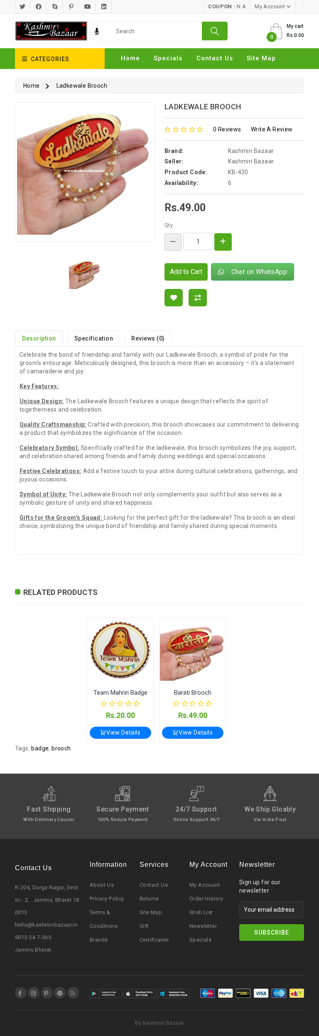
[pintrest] (47, 993)
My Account (204, 885)
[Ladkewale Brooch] (85, 175)
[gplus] (60, 993)
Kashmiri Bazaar (251, 151)
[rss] (73, 993)
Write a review (272, 129)
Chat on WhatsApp (257, 272)
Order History (206, 898)
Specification (93, 338)
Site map (261, 58)
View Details (123, 732)
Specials (168, 58)
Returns (149, 898)
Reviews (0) (148, 338)
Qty (168, 225)
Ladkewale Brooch (81, 85)
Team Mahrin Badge (120, 692)
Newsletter (203, 926)
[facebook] (21, 993)
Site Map (151, 912)
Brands (99, 940)
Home (130, 58)
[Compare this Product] (198, 297)
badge (40, 748)
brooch (61, 748)
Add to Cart (186, 272)
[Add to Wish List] (173, 297)
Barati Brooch (192, 692)
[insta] (33, 993)
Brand (131, 72)
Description (39, 338)
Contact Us (214, 58)
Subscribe (271, 932)
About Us (102, 885)
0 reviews (227, 129)
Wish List (201, 912)
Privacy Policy (107, 898)
